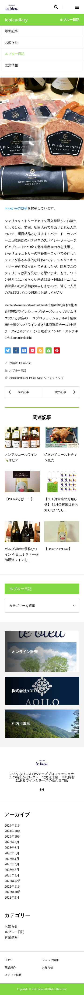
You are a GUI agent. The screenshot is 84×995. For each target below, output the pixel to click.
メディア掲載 (13, 975)
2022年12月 (13, 881)
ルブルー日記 (14, 54)
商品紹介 (10, 967)
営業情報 (11, 65)
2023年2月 (12, 870)
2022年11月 (13, 886)
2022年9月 (12, 897)
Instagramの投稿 (16, 208)
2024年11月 (13, 825)
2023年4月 (12, 859)
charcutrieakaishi (18, 378)
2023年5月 (12, 853)
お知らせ (11, 42)
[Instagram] (42, 789)
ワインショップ (53, 378)
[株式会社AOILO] (42, 703)
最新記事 (11, 31)
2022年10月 (13, 892)
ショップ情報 (50, 960)
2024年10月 (13, 831)
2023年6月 (12, 847)
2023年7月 (12, 842)
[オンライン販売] (42, 670)
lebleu (32, 378)
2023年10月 (13, 836)
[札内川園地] (42, 736)
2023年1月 (12, 875)
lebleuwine (25, 363)
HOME (9, 960)
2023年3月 (12, 864)
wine (39, 378)
